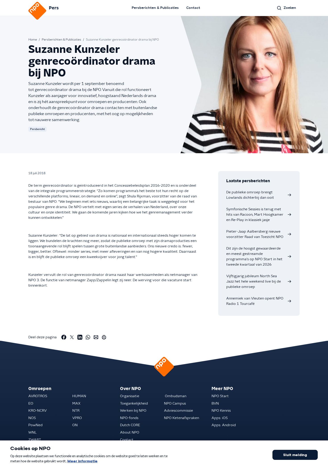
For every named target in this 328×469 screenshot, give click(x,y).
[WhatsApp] (87, 337)
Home (32, 39)
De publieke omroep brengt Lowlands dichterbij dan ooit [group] (250, 194)
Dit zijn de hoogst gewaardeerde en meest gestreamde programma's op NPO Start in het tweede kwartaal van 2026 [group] (254, 256)
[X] (71, 337)
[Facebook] (63, 337)
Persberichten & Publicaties (155, 8)
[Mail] (96, 337)
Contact (193, 8)
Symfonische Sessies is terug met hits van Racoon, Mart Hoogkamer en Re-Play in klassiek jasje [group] (254, 214)
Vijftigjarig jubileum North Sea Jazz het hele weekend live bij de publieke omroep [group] (253, 281)
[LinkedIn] (79, 337)
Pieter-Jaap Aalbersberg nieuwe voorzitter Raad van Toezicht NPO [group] (254, 234)
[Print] (104, 337)
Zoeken (290, 8)
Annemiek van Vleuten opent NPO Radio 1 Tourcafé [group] (254, 301)
